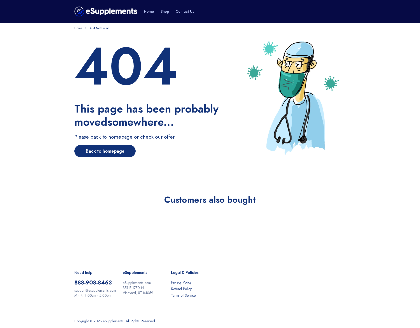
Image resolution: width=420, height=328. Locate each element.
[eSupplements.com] (105, 11)
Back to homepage (105, 151)
